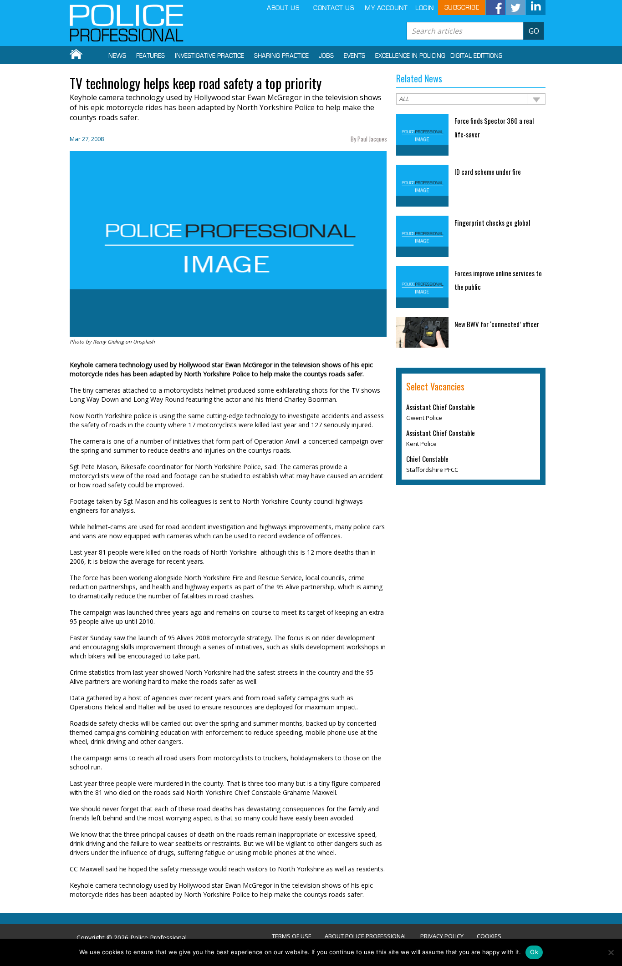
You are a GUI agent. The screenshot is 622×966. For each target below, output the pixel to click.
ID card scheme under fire (487, 172)
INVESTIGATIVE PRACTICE (209, 56)
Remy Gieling (108, 341)
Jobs (326, 56)
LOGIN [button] (424, 8)
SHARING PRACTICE (281, 56)
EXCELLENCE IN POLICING (410, 56)
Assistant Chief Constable (440, 407)
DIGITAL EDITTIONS (476, 56)
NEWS (117, 56)
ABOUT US (283, 8)
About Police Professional (366, 936)
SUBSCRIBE (461, 7)
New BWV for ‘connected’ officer (497, 324)
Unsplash (144, 341)
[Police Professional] (127, 23)
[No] (610, 952)
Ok (534, 952)
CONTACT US (333, 8)
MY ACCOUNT (386, 8)
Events (354, 56)
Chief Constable (427, 459)
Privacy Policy (442, 936)
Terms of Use (291, 936)
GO (534, 31)
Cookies (489, 936)
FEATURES (150, 56)
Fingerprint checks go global (492, 222)
